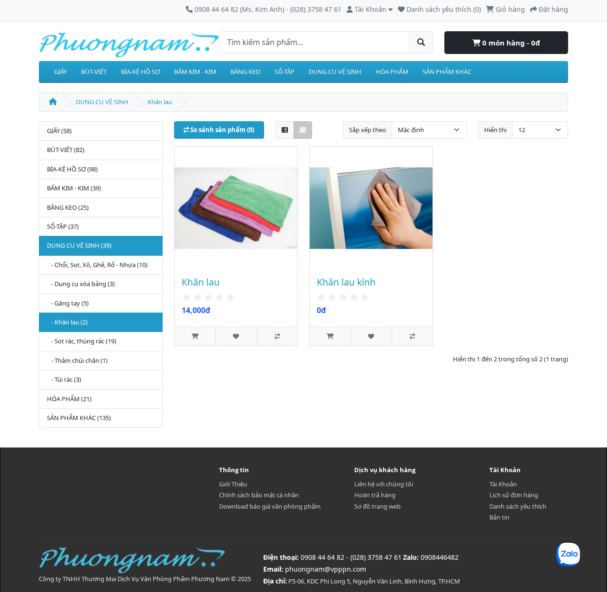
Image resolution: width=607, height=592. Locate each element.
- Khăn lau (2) (67, 322)
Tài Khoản (503, 484)
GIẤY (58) (59, 130)
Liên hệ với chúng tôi (383, 484)
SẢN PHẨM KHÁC (447, 71)
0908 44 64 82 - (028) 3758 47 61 (351, 557)
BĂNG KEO (245, 71)
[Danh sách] (285, 130)
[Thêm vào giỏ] (195, 336)
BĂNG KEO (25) (68, 207)
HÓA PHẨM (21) (69, 399)
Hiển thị (495, 130)
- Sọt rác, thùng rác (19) (81, 341)
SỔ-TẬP (284, 71)
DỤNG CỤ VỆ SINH (335, 71)
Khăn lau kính (346, 282)
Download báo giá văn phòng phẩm (270, 506)
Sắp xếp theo (367, 130)
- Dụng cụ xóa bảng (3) (81, 283)
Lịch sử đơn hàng (513, 495)
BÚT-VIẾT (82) (65, 149)
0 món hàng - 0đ (510, 42)
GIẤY (60, 71)
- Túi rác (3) (64, 379)
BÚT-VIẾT (94, 71)
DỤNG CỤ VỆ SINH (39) (79, 245)
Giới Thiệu (233, 484)
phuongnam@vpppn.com (325, 569)
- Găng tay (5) (68, 303)
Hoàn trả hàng (374, 495)
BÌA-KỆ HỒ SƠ (140, 71)
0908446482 (440, 557)
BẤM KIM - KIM (195, 71)
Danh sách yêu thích (517, 506)
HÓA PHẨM (392, 71)
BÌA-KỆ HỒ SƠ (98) (72, 169)
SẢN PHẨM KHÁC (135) (79, 417)
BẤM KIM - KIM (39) (74, 188)
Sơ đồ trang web (377, 506)
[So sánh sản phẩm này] (277, 336)
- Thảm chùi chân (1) (77, 360)
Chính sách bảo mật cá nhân (259, 495)
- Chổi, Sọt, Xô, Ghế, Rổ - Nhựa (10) (97, 264)
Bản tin (499, 517)
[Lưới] (303, 130)
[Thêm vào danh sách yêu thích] (235, 336)
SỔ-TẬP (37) (63, 226)
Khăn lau (159, 102)
